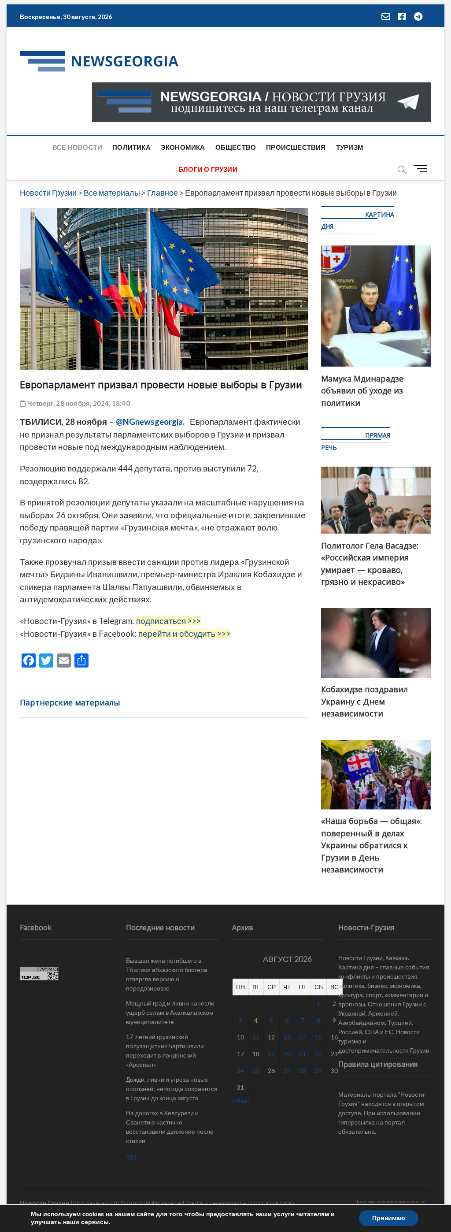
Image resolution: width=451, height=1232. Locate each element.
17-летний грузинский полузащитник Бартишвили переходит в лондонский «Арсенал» (165, 1050)
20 (287, 1054)
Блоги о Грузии (207, 169)
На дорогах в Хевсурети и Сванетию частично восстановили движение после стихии (170, 1126)
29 (318, 1070)
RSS (131, 1157)
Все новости (77, 147)
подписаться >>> (168, 621)
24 (240, 1070)
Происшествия (295, 147)
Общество (235, 147)
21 (302, 1054)
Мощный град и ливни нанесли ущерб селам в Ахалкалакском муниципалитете (170, 1012)
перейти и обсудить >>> (184, 633)
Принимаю (388, 1218)
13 (287, 1037)
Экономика (183, 147)
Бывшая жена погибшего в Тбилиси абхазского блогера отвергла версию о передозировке (166, 974)
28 (302, 1070)
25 (255, 1070)
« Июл (240, 1100)
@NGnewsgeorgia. (150, 422)
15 (318, 1037)
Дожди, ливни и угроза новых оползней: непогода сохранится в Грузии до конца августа (172, 1089)
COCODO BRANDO (271, 1203)
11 (255, 1037)
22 (318, 1054)
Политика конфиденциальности (390, 1201)
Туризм (349, 147)
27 (287, 1070)
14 (302, 1037)
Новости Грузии (45, 1202)
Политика (131, 147)
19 (271, 1054)
